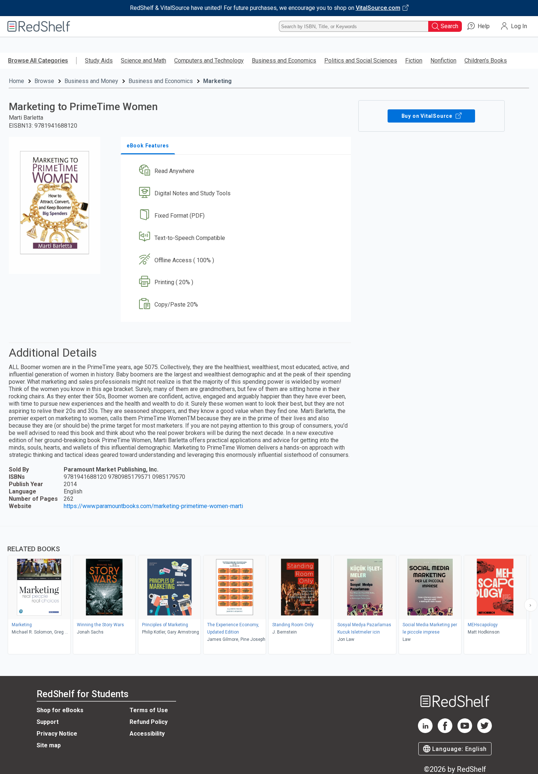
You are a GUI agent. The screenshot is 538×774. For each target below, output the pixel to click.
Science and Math (143, 60)
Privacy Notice (57, 733)
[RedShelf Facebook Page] (445, 731)
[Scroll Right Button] (530, 605)
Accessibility (147, 733)
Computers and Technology (209, 60)
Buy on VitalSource (427, 116)
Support (48, 721)
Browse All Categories (38, 60)
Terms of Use (149, 710)
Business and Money (91, 81)
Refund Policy (149, 721)
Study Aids (99, 60)
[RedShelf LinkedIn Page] (425, 731)
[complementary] (269, 591)
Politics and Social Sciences (360, 60)
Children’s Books (485, 60)
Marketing (217, 81)
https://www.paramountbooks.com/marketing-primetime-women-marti (153, 506)
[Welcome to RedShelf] (38, 26)
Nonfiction (443, 60)
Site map (49, 745)
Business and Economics (284, 60)
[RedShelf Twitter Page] (484, 731)
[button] (237, 171)
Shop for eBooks (60, 710)
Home (16, 81)
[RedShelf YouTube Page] (464, 731)
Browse (44, 81)
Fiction (413, 60)
